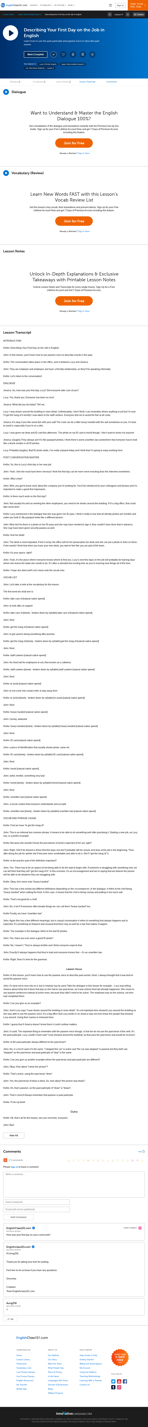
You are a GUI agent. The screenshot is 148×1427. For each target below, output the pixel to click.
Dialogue (14, 82)
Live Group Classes (25, 1376)
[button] (110, 5)
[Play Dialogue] (6, 92)
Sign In (120, 5)
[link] (110, 14)
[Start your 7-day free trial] (120, 1358)
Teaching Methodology (90, 1376)
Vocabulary (45, 5)
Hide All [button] (14, 1135)
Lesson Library (8, 14)
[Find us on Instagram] (119, 1387)
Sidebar (140, 14)
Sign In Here (84, 153)
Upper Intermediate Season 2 (29, 14)
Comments (111, 82)
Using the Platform (88, 1372)
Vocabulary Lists (23, 1368)
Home (19, 1355)
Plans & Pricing (55, 1372)
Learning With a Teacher (91, 1380)
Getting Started (87, 1359)
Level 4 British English (48, 64)
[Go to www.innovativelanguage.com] (74, 1413)
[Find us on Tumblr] (113, 1387)
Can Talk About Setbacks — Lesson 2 (39, 68)
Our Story (52, 1359)
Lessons (33, 5)
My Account (85, 1368)
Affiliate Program (55, 1393)
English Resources (25, 1380)
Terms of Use (122, 1419)
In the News (53, 1376)
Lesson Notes (62, 82)
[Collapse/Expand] (74, 1151)
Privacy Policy (108, 1419)
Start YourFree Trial (136, 5)
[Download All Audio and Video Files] (92, 54)
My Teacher (59, 5)
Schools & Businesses (58, 1384)
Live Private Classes (25, 1372)
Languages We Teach (58, 1380)
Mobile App (21, 1389)
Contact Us (85, 1384)
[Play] (6, 173)
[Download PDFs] (82, 54)
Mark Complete (35, 54)
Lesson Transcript (87, 82)
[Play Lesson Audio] (10, 32)
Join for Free (74, 143)
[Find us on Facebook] (125, 1381)
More (70, 5)
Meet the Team (55, 1364)
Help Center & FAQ (88, 1355)
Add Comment (18, 1217)
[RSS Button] (5, 1160)
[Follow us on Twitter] (113, 1381)
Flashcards (21, 1364)
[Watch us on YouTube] (119, 1381)
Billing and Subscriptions (91, 1364)
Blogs (50, 1389)
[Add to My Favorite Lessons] (63, 54)
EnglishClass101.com (91, 1419)
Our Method (53, 1355)
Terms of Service (103, 1422)
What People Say (56, 1368)
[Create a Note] (73, 54)
